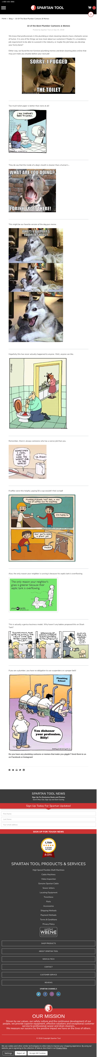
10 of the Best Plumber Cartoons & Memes (48, 26)
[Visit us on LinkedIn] (58, 994)
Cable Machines (48, 874)
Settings (8, 1053)
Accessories (48, 906)
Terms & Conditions (48, 919)
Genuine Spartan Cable (48, 883)
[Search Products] (90, 14)
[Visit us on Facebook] (45, 994)
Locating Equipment (48, 892)
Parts (48, 901)
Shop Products (48, 943)
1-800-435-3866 (8, 2)
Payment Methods (48, 915)
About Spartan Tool (48, 951)
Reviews (48, 982)
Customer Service (48, 975)
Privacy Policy (49, 924)
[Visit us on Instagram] (52, 994)
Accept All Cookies (37, 1053)
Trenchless (48, 897)
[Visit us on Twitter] (38, 994)
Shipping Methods (49, 910)
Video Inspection (48, 879)
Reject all (21, 1053)
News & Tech (48, 959)
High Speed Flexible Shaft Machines (48, 870)
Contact (48, 967)
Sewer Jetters (49, 888)
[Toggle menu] (3, 7)
